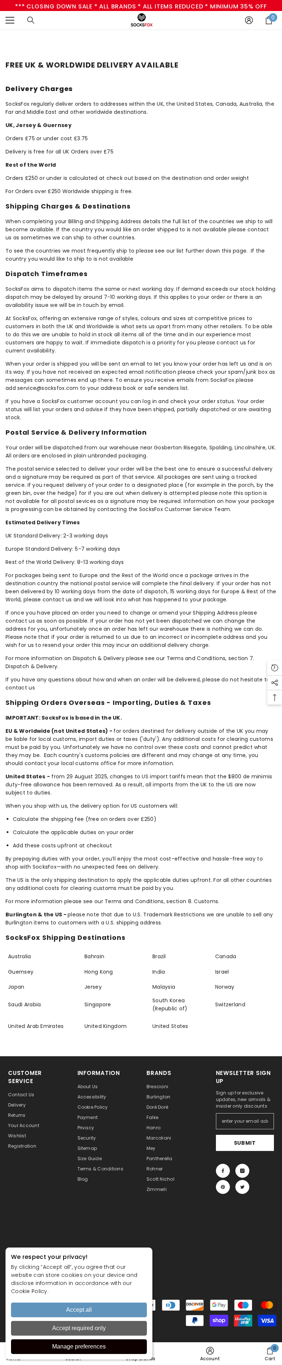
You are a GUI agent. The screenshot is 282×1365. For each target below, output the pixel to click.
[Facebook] (223, 1171)
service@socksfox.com (48, 388)
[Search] (30, 20)
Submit (245, 1143)
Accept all (79, 1310)
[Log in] (249, 20)
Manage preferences (79, 1346)
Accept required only (79, 1328)
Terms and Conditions (196, 658)
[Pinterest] (223, 1187)
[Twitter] (242, 1187)
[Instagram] (242, 1171)
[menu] (10, 20)
